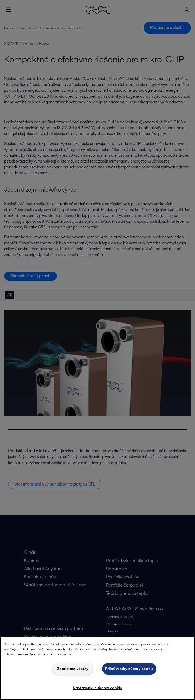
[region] (97, 668)
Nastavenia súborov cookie (97, 687)
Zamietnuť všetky (73, 668)
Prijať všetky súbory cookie (129, 668)
